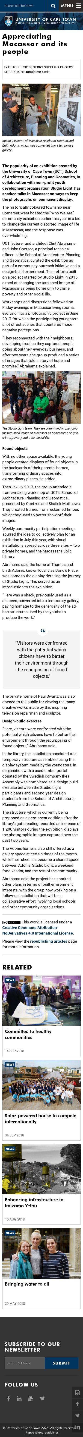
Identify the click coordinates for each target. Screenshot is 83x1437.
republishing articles (48, 941)
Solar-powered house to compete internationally (40, 1118)
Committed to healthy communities (28, 1034)
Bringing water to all (27, 1284)
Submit (61, 1363)
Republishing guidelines (42, 1432)
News (10, 980)
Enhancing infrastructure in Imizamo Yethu (34, 1202)
